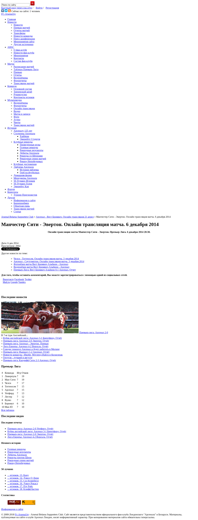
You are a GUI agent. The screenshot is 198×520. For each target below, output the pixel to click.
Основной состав (23, 89)
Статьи (17, 211)
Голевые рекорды (29, 147)
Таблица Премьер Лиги (26, 69)
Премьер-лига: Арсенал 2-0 (93, 332)
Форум (11, 189)
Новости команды (23, 36)
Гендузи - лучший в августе (17, 357)
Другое (11, 197)
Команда (12, 86)
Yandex (22, 282)
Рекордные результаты (31, 150)
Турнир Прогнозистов (25, 195)
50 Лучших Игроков (24, 181)
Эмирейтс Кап (21, 186)
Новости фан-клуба (24, 52)
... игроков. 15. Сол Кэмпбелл (23, 480)
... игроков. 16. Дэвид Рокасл (22, 483)
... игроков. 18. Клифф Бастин (23, 489)
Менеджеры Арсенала (25, 178)
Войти (39, 8)
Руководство (20, 94)
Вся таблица (7, 410)
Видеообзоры (21, 77)
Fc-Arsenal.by (22, 514)
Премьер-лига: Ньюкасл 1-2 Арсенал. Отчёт (26, 352)
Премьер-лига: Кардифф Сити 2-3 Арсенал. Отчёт (29, 360)
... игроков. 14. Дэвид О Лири (23, 478)
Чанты (17, 122)
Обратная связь (22, 206)
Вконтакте (8, 279)
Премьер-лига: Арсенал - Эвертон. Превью (26, 343)
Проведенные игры (30, 144)
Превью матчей (22, 27)
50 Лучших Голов (23, 183)
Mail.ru (6, 282)
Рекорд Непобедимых (31, 161)
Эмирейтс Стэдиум (30, 139)
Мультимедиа (14, 100)
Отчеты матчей (22, 30)
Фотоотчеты (20, 80)
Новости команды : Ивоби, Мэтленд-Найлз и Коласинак (33, 354)
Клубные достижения (25, 164)
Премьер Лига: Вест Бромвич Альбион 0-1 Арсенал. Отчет (45, 269)
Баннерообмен (21, 203)
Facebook (19, 279)
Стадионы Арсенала (24, 133)
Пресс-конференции (24, 38)
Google (14, 282)
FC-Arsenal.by (8, 14)
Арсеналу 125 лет (23, 130)
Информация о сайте (25, 200)
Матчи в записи (22, 114)
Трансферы (19, 33)
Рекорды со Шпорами (31, 155)
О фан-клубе (20, 50)
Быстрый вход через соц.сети (16, 8)
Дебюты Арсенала (29, 153)
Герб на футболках (29, 172)
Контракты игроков (24, 97)
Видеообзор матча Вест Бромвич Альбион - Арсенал (41, 267)
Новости (12, 22)
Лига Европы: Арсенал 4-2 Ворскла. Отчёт (25, 346)
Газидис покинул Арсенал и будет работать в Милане (31, 349)
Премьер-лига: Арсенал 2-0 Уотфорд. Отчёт (30, 428)
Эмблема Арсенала (24, 167)
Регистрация (52, 8)
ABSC (10, 47)
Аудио (17, 119)
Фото (16, 116)
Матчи (10, 64)
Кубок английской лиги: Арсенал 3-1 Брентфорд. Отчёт (32, 338)
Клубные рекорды (23, 142)
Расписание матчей (24, 66)
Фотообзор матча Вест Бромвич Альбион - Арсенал (41, 264)
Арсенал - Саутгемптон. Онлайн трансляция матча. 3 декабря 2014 (49, 261)
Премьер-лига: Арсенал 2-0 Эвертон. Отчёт (26, 340)
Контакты (19, 58)
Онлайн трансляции (24, 108)
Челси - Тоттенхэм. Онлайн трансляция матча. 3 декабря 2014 (46, 258)
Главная (11, 19)
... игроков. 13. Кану (18, 475)
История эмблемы (29, 169)
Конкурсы (12, 192)
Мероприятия (21, 55)
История (11, 128)
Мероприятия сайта (24, 41)
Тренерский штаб (23, 91)
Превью (18, 72)
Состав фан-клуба (23, 61)
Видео (17, 111)
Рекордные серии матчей (33, 158)
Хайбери (24, 136)
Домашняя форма (23, 175)
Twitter (28, 279)
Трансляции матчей (24, 83)
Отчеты (18, 75)
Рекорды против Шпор (19, 457)
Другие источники (23, 44)
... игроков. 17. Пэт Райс (20, 486)
